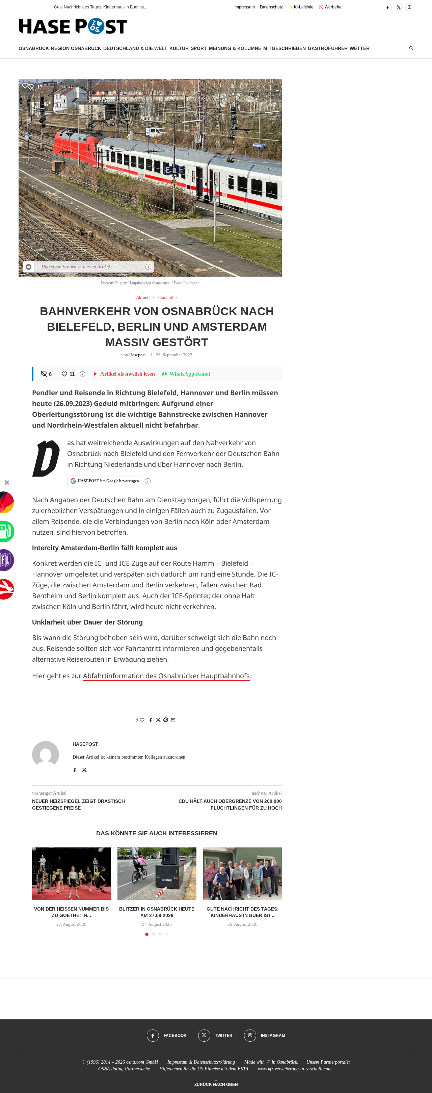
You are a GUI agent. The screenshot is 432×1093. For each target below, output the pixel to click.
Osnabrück (34, 48)
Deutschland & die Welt (135, 48)
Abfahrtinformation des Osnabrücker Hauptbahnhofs (166, 675)
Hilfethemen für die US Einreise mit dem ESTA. (204, 1068)
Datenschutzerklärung (214, 1062)
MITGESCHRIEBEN (284, 48)
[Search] (411, 48)
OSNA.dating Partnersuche (124, 1068)
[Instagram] (409, 7)
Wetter (360, 48)
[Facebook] (388, 7)
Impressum (245, 7)
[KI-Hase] (28, 266)
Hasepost (137, 354)
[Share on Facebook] (150, 720)
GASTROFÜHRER (328, 48)
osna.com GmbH (142, 1062)
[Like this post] (142, 720)
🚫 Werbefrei (331, 7)
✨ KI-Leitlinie (301, 7)
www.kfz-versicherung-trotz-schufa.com (294, 1068)
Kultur (179, 48)
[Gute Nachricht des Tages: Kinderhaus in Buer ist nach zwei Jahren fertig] (242, 873)
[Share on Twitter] (158, 720)
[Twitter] (399, 7)
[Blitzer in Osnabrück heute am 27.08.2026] (156, 873)
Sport (199, 48)
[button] (36, 7)
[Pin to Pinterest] (165, 720)
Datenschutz (271, 7)
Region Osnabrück (76, 48)
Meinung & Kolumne (235, 48)
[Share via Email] (173, 720)
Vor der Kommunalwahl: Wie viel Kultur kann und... (100, 7)
